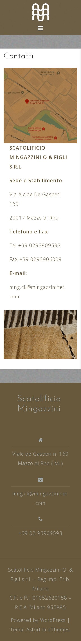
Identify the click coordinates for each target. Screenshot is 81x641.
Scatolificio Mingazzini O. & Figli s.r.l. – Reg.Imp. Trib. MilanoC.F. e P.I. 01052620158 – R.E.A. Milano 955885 (40, 588)
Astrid (33, 629)
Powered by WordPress (38, 620)
